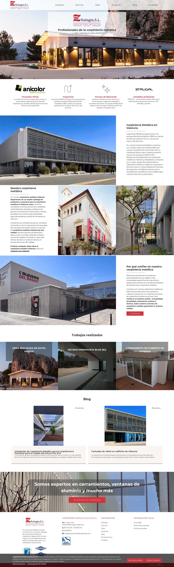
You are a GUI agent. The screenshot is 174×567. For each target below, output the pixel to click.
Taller (97, 5)
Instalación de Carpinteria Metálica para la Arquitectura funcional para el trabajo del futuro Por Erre (44, 452)
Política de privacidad (141, 525)
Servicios (79, 5)
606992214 (68, 530)
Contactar (153, 5)
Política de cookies (140, 528)
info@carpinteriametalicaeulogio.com (77, 533)
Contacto (104, 540)
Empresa (59, 5)
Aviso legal (137, 523)
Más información (19, 564)
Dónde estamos (106, 537)
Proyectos (116, 5)
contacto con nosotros (19, 251)
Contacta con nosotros (87, 500)
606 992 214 (78, 528)
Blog (135, 5)
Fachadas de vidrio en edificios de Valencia (114, 451)
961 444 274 (68, 528)
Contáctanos (135, 313)
